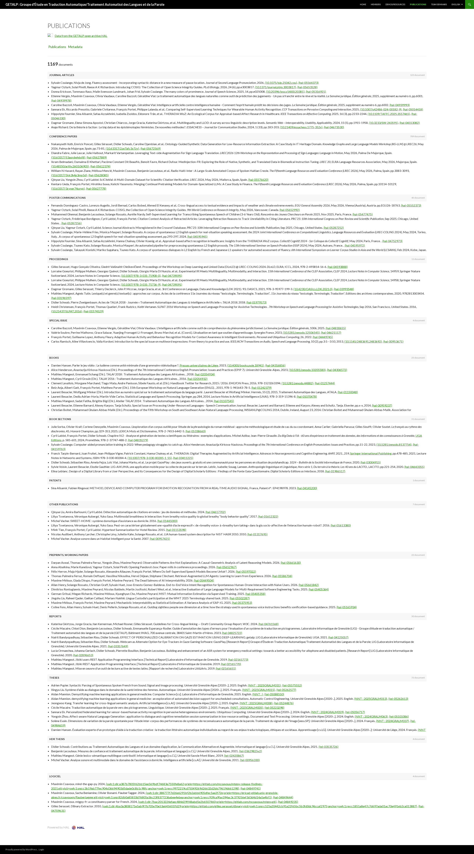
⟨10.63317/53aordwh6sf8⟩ (68, 157)
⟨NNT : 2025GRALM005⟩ (246, 707)
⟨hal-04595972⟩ (355, 245)
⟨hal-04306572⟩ (337, 369)
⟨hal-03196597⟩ (61, 298)
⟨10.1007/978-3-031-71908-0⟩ (141, 275)
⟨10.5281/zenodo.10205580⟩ (307, 369)
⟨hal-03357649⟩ (118, 646)
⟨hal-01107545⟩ (224, 401)
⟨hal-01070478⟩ (307, 396)
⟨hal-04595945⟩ (197, 236)
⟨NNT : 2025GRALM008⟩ (256, 703)
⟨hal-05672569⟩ (150, 148)
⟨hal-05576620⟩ (258, 179)
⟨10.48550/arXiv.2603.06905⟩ (70, 166)
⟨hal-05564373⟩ (308, 82)
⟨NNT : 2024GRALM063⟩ (371, 716)
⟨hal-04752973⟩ (392, 241)
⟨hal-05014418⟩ (413, 109)
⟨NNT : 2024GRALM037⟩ (392, 721)
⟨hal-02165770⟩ (231, 664)
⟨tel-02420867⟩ (234, 755)
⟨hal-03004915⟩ (370, 462)
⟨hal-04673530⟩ (334, 127)
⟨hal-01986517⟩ (335, 471)
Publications (418, 4)
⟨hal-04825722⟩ (232, 633)
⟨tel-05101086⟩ (399, 716)
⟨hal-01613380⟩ (341, 525)
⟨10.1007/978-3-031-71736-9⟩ (141, 284)
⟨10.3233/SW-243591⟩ (383, 122)
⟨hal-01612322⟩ (268, 516)
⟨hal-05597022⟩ (246, 571)
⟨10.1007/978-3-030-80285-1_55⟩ (149, 458)
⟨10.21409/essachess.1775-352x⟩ (301, 127)
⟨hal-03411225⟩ (183, 458)
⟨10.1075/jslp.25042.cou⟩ (281, 82)
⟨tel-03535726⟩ (328, 746)
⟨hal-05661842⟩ (308, 585)
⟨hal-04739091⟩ (172, 284)
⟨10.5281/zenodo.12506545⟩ (301, 332)
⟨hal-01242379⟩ (261, 387)
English (456, 4)
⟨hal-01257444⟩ (325, 383)
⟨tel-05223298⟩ (274, 707)
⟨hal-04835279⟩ (138, 440)
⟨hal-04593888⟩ (337, 266)
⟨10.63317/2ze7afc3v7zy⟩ (122, 148)
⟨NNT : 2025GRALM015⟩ (258, 689)
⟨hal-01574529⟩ (93, 311)
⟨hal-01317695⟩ (257, 534)
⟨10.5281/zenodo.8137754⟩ (394, 444)
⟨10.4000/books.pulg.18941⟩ (245, 365)
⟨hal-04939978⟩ (61, 100)
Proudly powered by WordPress (21, 849)
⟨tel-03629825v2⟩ (250, 751)
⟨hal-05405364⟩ (318, 589)
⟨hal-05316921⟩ (316, 91)
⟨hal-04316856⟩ (275, 365)
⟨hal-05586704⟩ (282, 576)
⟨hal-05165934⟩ (346, 607)
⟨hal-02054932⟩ (197, 378)
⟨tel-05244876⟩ (284, 703)
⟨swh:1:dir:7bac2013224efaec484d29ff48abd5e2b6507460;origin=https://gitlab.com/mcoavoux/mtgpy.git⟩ (207, 801)
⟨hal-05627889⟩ (96, 157)
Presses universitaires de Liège (199, 365)
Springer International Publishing (371, 453)
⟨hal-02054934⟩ (205, 374)
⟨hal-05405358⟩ (255, 593)
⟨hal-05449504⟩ (204, 580)
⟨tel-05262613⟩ (398, 698)
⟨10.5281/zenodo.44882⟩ (297, 383)
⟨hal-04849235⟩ (288, 801)
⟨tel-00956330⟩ (250, 760)
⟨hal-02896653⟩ (83, 655)
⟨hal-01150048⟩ (348, 392)
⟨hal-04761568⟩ (268, 624)
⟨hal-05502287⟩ (239, 598)
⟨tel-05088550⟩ (274, 694)
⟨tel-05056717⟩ (355, 712)
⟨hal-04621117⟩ (331, 332)
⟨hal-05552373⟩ (411, 205)
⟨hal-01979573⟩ (256, 302)
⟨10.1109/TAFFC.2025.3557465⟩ (389, 113)
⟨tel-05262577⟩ (286, 689)
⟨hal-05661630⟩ (291, 562)
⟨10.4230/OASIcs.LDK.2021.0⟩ (313, 289)
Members (376, 4)
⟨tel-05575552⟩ (292, 685)
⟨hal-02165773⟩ (238, 659)
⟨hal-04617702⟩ (215, 512)
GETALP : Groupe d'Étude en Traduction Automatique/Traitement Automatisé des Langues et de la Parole (85, 4)
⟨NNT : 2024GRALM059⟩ (327, 712)
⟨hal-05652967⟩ (226, 567)
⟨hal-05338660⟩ (195, 431)
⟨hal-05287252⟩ (333, 227)
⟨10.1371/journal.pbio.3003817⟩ (275, 87)
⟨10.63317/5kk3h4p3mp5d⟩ (69, 175)
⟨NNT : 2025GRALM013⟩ (370, 698)
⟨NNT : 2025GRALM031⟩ (264, 685)
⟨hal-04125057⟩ (338, 637)
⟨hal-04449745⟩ (323, 337)
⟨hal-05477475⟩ (362, 214)
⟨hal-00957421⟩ (160, 538)
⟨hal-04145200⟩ (307, 488)
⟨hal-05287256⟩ (71, 223)
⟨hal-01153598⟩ (176, 529)
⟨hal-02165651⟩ (226, 668)
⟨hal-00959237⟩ (382, 405)
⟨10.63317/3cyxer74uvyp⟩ (68, 188)
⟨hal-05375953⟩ (242, 602)
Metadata (75, 47)
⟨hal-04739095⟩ (172, 275)
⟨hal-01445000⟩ (167, 521)
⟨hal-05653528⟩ (307, 87)
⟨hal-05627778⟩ (96, 188)
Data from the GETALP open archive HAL (81, 35)
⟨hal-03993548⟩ (344, 289)
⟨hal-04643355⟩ (414, 466)
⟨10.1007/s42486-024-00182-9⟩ (381, 109)
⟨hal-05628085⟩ (98, 175)
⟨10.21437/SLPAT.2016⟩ (66, 311)
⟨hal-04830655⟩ (336, 328)
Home (363, 4)
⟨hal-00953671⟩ (393, 341)
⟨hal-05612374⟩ (100, 166)
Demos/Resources (395, 4)
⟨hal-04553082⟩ (409, 122)
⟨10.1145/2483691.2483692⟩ (363, 341)
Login (41, 849)
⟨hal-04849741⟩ (250, 788)
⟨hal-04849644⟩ (283, 797)
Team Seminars (439, 4)
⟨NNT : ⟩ (257, 694)
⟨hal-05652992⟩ (289, 210)
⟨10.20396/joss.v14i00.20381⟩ (285, 91)
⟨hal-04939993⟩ (399, 105)
